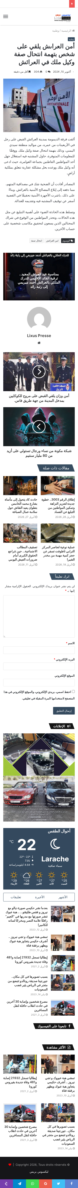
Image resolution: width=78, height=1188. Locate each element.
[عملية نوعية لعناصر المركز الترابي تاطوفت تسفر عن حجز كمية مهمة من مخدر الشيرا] (58, 533)
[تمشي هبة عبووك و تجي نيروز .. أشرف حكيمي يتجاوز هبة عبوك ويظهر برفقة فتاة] (63, 943)
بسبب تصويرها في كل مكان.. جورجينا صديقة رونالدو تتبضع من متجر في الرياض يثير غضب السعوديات (58, 1135)
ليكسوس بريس (39, 1171)
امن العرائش (52, 240)
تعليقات (16, 897)
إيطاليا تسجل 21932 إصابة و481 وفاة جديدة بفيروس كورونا (20, 1082)
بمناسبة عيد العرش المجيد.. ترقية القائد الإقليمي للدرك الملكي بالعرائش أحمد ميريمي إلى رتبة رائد (39, 280)
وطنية (55, 30)
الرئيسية (66, 30)
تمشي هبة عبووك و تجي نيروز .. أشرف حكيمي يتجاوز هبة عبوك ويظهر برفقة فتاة (28, 941)
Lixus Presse (39, 335)
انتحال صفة (36, 240)
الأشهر (62, 897)
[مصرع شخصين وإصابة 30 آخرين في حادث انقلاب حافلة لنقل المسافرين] (63, 1007)
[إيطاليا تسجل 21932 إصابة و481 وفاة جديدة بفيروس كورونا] (63, 963)
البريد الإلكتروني (64, 659)
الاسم (70, 643)
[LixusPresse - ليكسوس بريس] (62, 16)
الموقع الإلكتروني (65, 675)
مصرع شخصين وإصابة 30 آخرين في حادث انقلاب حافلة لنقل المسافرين (27, 1006)
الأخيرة (39, 897)
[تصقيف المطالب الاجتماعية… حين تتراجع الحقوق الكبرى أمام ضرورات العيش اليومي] (20, 533)
